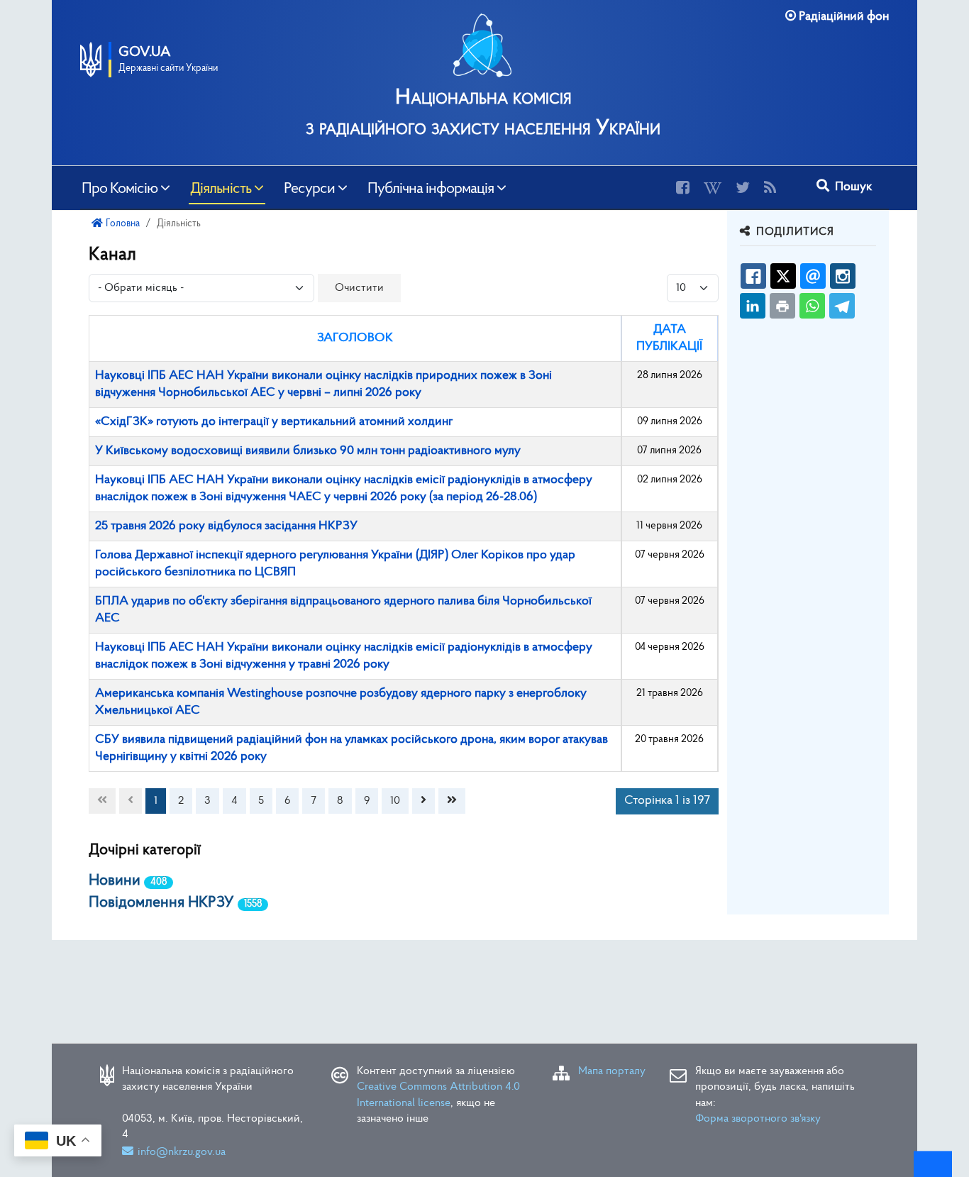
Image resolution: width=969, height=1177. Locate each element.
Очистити (359, 288)
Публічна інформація (430, 187)
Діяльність (220, 187)
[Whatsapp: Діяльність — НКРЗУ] (812, 306)
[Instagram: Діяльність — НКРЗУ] (843, 276)
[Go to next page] (423, 801)
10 (395, 801)
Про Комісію (119, 187)
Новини (114, 881)
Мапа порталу (612, 1071)
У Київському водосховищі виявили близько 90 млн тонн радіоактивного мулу (308, 451)
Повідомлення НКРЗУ (161, 903)
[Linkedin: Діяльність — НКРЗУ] (752, 306)
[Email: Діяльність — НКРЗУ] (813, 276)
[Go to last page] (451, 801)
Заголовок (355, 338)
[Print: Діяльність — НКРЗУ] (782, 306)
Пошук (852, 187)
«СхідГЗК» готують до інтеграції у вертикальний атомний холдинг (274, 422)
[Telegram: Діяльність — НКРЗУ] (842, 306)
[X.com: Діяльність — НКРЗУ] (783, 276)
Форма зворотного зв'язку (758, 1118)
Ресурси (309, 187)
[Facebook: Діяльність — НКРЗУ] (753, 276)
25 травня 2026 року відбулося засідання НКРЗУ (226, 526)
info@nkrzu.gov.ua (182, 1152)
